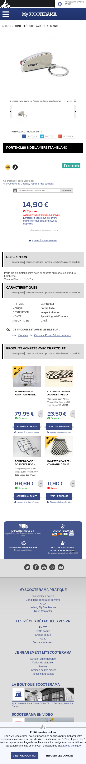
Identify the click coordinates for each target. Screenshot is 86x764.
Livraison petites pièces (43, 670)
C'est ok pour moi (24, 755)
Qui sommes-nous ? (43, 596)
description (18, 262)
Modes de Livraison (43, 662)
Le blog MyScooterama (43, 607)
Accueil (7, 26)
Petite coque (43, 631)
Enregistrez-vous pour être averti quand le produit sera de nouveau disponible (40, 221)
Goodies (12, 183)
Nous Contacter (43, 611)
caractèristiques (34, 262)
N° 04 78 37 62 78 (60, 550)
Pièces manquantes (43, 673)
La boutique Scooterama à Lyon (43, 695)
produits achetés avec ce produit (62, 262)
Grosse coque (43, 634)
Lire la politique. (72, 745)
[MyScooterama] (39, 14)
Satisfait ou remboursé (43, 658)
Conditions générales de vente (43, 599)
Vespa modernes (43, 642)
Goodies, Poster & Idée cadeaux (37, 183)
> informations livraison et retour (43, 230)
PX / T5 (43, 627)
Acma (43, 638)
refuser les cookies (59, 755)
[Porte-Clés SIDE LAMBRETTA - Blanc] (43, 31)
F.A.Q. (43, 603)
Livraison (43, 666)
